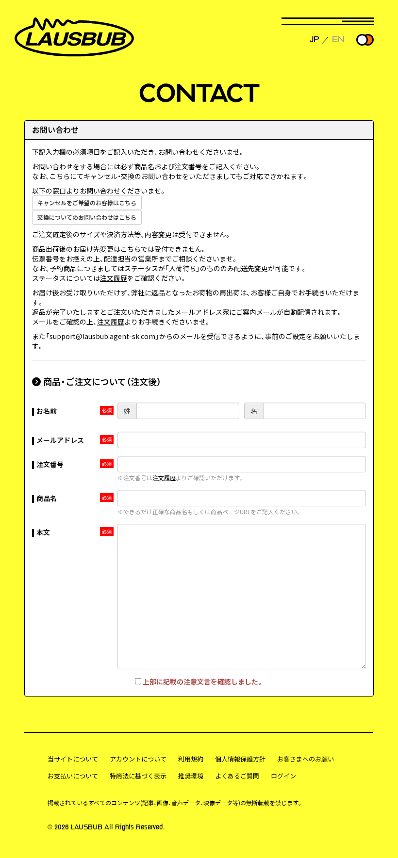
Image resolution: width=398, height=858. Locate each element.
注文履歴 (113, 278)
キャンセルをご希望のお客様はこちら (86, 202)
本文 (43, 532)
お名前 (46, 411)
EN (338, 39)
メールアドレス (60, 440)
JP (314, 39)
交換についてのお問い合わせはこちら (86, 217)
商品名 (46, 498)
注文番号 (50, 464)
